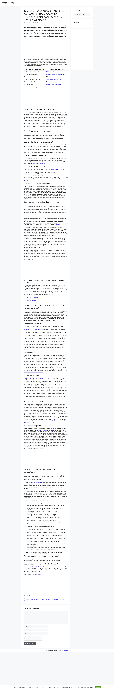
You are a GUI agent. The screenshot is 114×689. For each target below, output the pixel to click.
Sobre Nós (96, 2)
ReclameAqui (57, 224)
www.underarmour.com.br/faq (53, 84)
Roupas (30, 595)
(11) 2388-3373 (50, 71)
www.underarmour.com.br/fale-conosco (55, 74)
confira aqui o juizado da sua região (45, 430)
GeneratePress (65, 650)
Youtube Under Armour (32, 300)
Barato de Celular (8, 2)
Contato (90, 2)
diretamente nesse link (39, 163)
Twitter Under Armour (32, 302)
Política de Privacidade (105, 2)
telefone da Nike (37, 574)
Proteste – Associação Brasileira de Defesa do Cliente (37, 378)
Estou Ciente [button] (98, 687)
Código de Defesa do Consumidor (33, 482)
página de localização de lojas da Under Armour (36, 566)
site (57, 158)
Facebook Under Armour (33, 297)
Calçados (27, 595)
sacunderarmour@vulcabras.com (54, 79)
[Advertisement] (46, 48)
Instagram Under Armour (33, 298)
